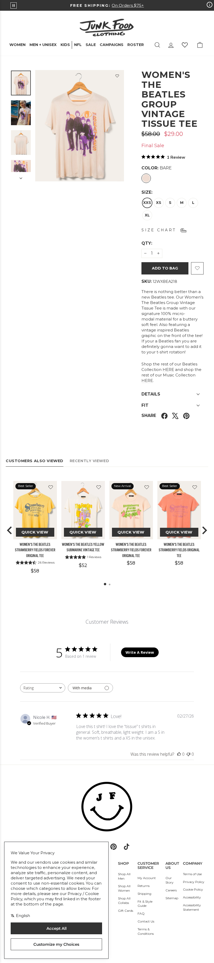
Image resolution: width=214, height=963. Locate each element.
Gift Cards (125, 911)
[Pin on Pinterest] (186, 415)
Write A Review (140, 652)
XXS (147, 202)
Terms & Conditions (146, 931)
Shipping (144, 894)
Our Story (169, 880)
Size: (146, 192)
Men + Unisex (43, 44)
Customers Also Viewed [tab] (34, 460)
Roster (135, 44)
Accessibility (192, 897)
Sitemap (171, 898)
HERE (168, 369)
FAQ (141, 913)
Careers (171, 890)
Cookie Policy (193, 889)
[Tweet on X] (175, 415)
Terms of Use (192, 874)
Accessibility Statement (192, 907)
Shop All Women (124, 888)
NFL (78, 44)
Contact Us (146, 921)
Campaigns (111, 44)
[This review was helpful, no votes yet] (179, 754)
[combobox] (42, 687)
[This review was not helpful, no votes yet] (188, 754)
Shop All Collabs (124, 900)
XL (147, 215)
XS (158, 202)
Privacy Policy (193, 882)
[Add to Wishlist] (117, 77)
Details (150, 394)
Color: (156, 167)
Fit (144, 405)
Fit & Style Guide (145, 903)
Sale (91, 44)
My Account (147, 878)
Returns (144, 886)
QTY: (159, 243)
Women (17, 44)
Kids (65, 44)
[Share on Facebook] (164, 415)
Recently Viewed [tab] (89, 460)
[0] (185, 45)
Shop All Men (124, 876)
